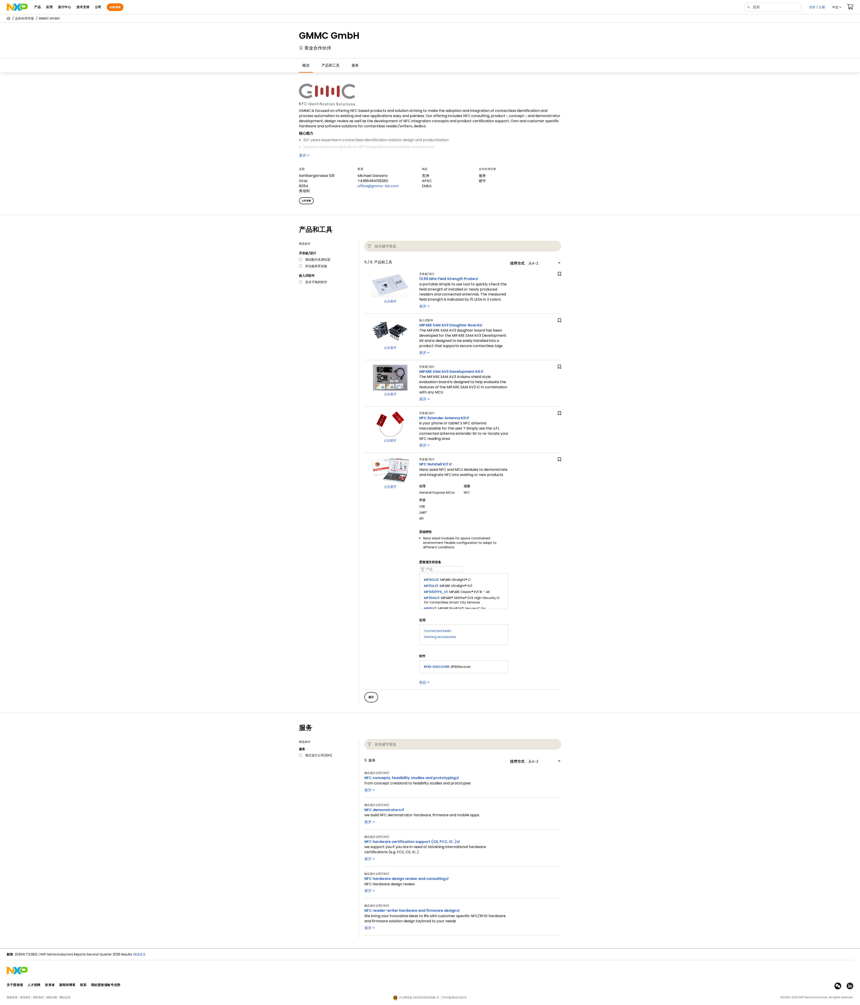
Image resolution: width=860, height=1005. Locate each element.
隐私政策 (12, 997)
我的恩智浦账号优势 (105, 985)
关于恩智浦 (15, 985)
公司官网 (306, 200)
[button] (837, 7)
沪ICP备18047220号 (454, 997)
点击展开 (390, 301)
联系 (83, 985)
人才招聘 (34, 985)
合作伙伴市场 (24, 18)
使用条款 (25, 997)
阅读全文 (200, 954)
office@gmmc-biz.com (378, 186)
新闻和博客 (67, 985)
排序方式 (517, 263)
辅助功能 (51, 997)
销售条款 (38, 997)
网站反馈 (65, 997)
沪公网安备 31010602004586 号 (419, 997)
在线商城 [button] (115, 7)
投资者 (50, 985)
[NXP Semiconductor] (17, 7)
